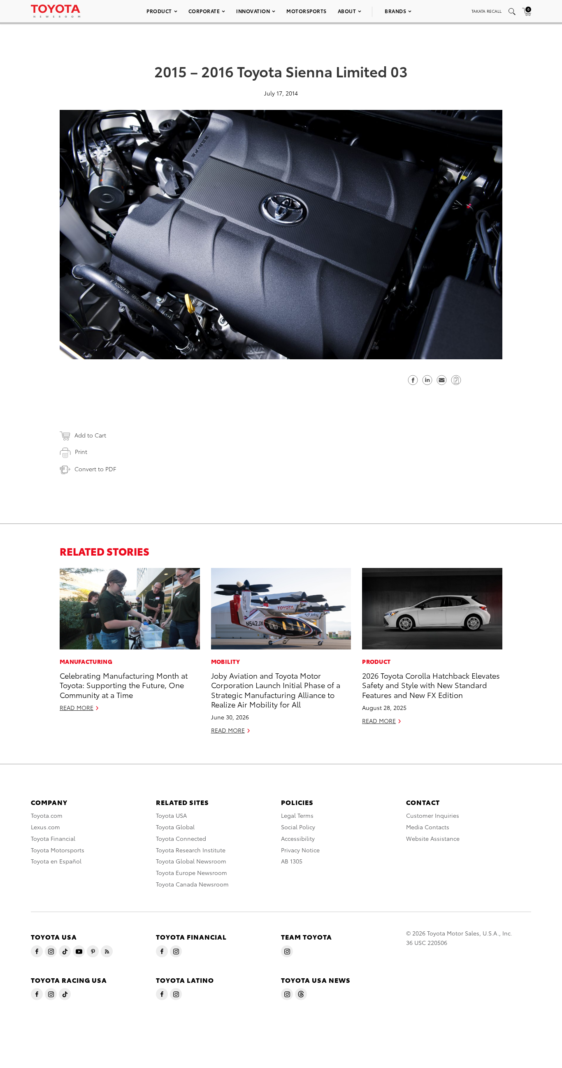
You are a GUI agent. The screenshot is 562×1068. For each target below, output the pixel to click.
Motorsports (306, 10)
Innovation (253, 10)
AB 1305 (291, 861)
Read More (76, 707)
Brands (395, 10)
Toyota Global (175, 827)
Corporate (204, 10)
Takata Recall (486, 11)
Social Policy (298, 827)
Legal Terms (297, 815)
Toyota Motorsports (57, 850)
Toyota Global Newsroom (191, 861)
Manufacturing (86, 661)
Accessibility (298, 838)
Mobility (225, 661)
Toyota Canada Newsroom (192, 884)
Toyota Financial (53, 838)
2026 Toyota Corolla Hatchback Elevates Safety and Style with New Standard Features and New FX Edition (431, 685)
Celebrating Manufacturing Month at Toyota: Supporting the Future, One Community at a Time (124, 685)
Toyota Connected (181, 838)
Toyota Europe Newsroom (191, 872)
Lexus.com (45, 827)
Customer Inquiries (432, 815)
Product (159, 10)
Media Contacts (427, 827)
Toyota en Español (56, 861)
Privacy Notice (300, 850)
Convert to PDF (95, 469)
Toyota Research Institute (190, 850)
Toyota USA (171, 815)
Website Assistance (433, 838)
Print (81, 451)
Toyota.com (47, 815)
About (347, 10)
